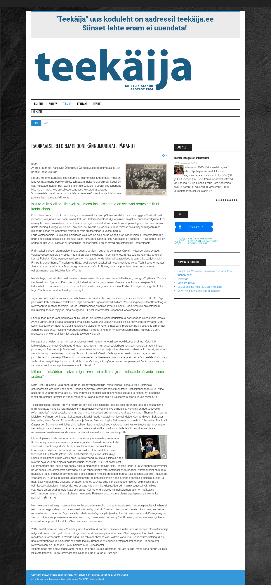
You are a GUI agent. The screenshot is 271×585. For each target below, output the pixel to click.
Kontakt (82, 104)
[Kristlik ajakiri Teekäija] (114, 69)
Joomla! (35, 579)
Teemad (67, 104)
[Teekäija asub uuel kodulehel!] (134, 23)
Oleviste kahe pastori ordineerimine (191, 158)
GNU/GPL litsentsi (88, 579)
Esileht (38, 104)
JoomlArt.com (121, 574)
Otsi (36, 122)
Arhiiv (53, 104)
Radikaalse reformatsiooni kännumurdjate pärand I (83, 146)
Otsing (97, 104)
